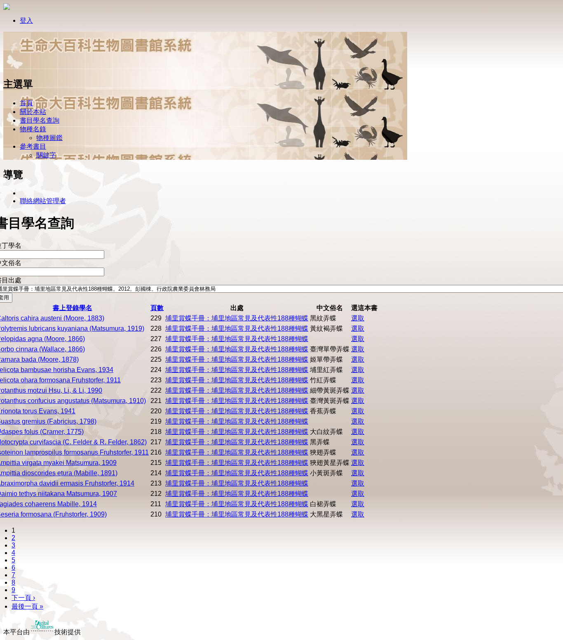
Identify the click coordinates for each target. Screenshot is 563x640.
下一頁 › (23, 597)
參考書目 (33, 146)
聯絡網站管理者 (43, 200)
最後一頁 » (27, 606)
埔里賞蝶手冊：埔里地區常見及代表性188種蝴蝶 (236, 318)
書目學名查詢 (39, 120)
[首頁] (30, 67)
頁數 (157, 307)
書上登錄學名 (72, 307)
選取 (357, 318)
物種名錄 (33, 129)
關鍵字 (46, 155)
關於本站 (33, 111)
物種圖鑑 (49, 137)
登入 (26, 20)
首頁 (26, 103)
